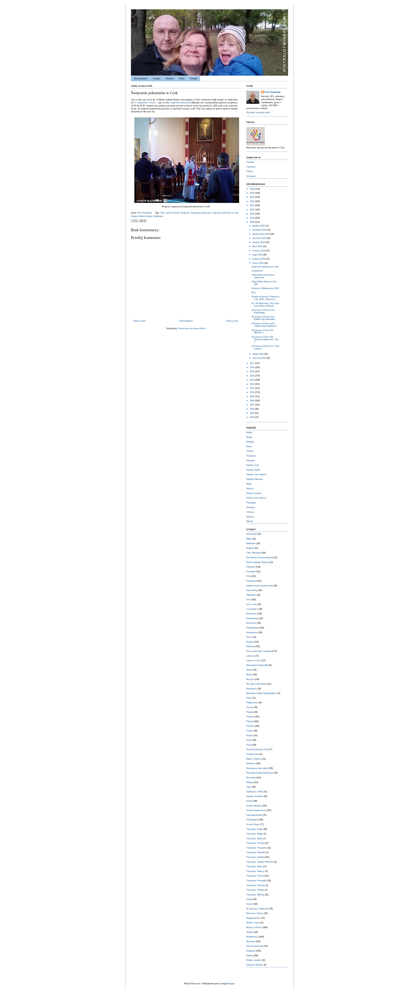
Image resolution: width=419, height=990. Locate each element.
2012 (252, 384)
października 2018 (261, 234)
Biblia (249, 539)
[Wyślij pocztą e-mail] (132, 220)
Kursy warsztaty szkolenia (258, 651)
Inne (248, 599)
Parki (248, 698)
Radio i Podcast (253, 759)
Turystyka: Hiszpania (256, 848)
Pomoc (249, 730)
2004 (252, 417)
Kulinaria (250, 646)
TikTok (249, 171)
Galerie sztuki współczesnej (259, 585)
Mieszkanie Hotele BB (256, 665)
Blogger (230, 983)
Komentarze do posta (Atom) (191, 328)
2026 (252, 189)
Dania (249, 446)
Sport (248, 787)
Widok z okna (252, 922)
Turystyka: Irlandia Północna (259, 862)
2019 (252, 218)
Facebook (251, 167)
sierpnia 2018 (259, 242)
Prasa (249, 745)
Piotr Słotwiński (145, 213)
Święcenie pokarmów (200, 213)
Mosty (249, 670)
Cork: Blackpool (253, 552)
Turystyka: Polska (255, 876)
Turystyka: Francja (255, 843)
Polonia (249, 721)
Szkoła (249, 801)
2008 (252, 400)
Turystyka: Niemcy (255, 871)
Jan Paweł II (252, 609)
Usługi (249, 899)
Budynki (250, 548)
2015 (252, 371)
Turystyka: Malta (254, 866)
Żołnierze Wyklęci (254, 965)
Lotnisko (250, 656)
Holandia (250, 460)
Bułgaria (250, 441)
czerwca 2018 (259, 250)
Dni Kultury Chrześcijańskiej (259, 557)
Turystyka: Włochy (255, 894)
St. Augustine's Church (144, 102)
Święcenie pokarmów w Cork (265, 266)
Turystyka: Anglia (254, 829)
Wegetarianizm (253, 918)
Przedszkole (252, 754)
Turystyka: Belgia (254, 833)
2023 (252, 201)
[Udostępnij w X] (138, 220)
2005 (252, 413)
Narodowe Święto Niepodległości (261, 693)
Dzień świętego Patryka (257, 562)
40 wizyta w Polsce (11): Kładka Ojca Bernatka (263, 318)
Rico (254, 292)
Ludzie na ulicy (253, 660)
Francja (249, 451)
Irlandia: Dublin (253, 470)
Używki (249, 904)
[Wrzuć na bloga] (135, 220)
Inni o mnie (251, 604)
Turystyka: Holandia (255, 852)
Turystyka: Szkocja (255, 885)
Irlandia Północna (254, 479)
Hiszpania (251, 456)
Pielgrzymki (251, 702)
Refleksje (250, 763)
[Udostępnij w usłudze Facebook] (141, 220)
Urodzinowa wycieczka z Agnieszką (263, 276)
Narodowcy (251, 688)
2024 (252, 197)
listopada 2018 (259, 230)
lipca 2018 (257, 246)
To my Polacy (252, 824)
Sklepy (249, 782)
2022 (252, 205)
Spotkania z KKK (254, 791)
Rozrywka (251, 777)
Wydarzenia (251, 936)
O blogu (156, 78)
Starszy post (232, 321)
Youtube (250, 162)
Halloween (251, 595)
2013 (252, 380)
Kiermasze (251, 613)
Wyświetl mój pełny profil (258, 112)
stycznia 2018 (259, 358)
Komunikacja (252, 618)
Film (248, 576)
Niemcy (250, 488)
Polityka (250, 716)
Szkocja (250, 512)
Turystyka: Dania (254, 838)
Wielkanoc (159, 216)
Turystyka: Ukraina (255, 890)
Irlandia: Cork (252, 465)
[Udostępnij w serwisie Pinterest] (144, 220)
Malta (249, 484)
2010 (252, 392)
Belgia (249, 437)
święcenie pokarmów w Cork (225, 213)
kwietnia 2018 (259, 259)
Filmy (182, 78)
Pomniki (250, 726)
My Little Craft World (256, 684)
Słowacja (250, 507)
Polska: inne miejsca (256, 498)
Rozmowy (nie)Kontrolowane (259, 773)
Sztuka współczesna (256, 810)
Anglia (249, 432)
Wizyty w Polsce (254, 927)
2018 (252, 222)
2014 (252, 375)
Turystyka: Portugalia (256, 880)
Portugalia (251, 502)
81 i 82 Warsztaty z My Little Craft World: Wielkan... (265, 304)
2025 (252, 193)
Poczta (249, 707)
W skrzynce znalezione (257, 908)
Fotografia (251, 581)
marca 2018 (258, 263)
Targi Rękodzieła (254, 815)
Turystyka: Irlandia (255, 857)
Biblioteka (251, 543)
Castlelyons (257, 271)
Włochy (249, 521)
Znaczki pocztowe (255, 946)
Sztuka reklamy (253, 805)
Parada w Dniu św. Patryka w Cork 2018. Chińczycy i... (265, 297)
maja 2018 (257, 254)
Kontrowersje (252, 627)
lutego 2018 (258, 354)
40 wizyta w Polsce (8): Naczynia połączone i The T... (265, 339)
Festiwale (250, 571)
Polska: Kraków (253, 493)
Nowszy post (139, 321)
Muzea (249, 674)
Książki (249, 642)
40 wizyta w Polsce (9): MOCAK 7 (263, 331)
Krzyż (249, 637)
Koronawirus (252, 632)
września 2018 (259, 238)
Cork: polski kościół (169, 213)
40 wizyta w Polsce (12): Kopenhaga (263, 311)
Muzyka (250, 679)
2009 (252, 396)
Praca (249, 740)
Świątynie (184, 213)
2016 (252, 367)
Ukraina (250, 516)
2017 (252, 363)
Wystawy (250, 941)
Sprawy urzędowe (254, 796)
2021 (252, 209)
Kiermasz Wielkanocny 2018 (265, 288)
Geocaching (252, 590)
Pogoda (250, 712)
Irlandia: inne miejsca (256, 474)
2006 (252, 409)
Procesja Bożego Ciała (257, 749)
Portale (249, 735)
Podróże (169, 78)
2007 (252, 404)
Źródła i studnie (253, 960)
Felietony (250, 567)
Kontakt (193, 78)
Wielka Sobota (145, 216)
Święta (134, 216)
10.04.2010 (251, 534)
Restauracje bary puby (257, 768)
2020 (252, 214)
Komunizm (251, 623)
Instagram (251, 176)
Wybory (250, 932)
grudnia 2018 (258, 225)
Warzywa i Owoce (254, 913)
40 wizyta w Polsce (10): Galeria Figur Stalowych (264, 324)
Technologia (252, 819)
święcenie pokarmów (180, 102)
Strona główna (140, 78)
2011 (252, 388)
